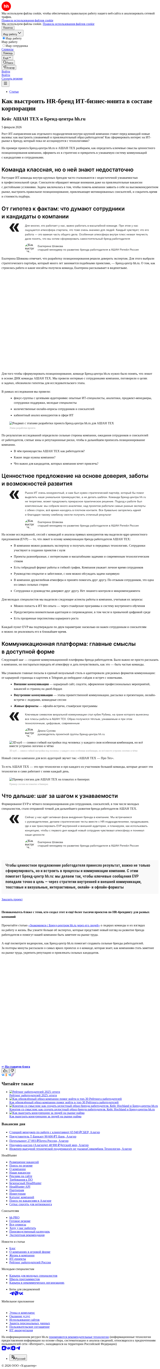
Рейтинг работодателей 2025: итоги (33, 1095)
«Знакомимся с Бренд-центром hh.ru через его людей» (64, 925)
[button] (6, 71)
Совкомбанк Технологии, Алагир (109, 1148)
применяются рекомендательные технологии (79, 1337)
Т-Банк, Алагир (65, 1136)
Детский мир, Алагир (74, 1145)
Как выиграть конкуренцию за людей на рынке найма (45, 1116)
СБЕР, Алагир (90, 1132)
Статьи (14, 91)
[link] (8, 62)
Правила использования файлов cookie (68, 24)
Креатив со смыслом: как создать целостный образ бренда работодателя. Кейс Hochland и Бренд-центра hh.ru (82, 1109)
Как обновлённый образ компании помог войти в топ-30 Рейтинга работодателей (64, 1102)
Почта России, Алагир (53, 1140)
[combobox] (18, 1357)
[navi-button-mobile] (5, 83)
